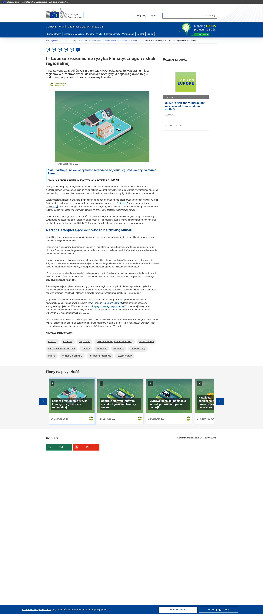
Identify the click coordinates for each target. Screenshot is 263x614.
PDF (88, 447)
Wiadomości (128, 34)
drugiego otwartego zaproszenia (108, 306)
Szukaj (150, 34)
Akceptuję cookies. (178, 609)
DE (48, 49)
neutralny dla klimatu (72, 356)
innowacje (102, 348)
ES (60, 49)
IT (72, 49)
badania (86, 348)
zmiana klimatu (146, 341)
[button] (154, 16)
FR (66, 49)
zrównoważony (138, 348)
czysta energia (125, 356)
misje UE (67, 341)
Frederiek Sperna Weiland (107, 303)
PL (78, 49)
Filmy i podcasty (112, 34)
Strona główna (54, 34)
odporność (118, 348)
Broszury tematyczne (74, 34)
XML (61, 447)
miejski (51, 356)
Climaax (52, 341)
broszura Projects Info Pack (61, 348)
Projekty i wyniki (94, 34)
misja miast (84, 341)
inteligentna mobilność (100, 356)
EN (54, 49)
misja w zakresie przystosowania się (114, 341)
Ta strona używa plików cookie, (37, 609)
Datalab (140, 34)
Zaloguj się (140, 15)
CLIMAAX (51, 206)
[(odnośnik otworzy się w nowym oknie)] (68, 13)
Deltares (122, 203)
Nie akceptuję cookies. (219, 609)
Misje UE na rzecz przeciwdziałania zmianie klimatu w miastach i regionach (105, 40)
